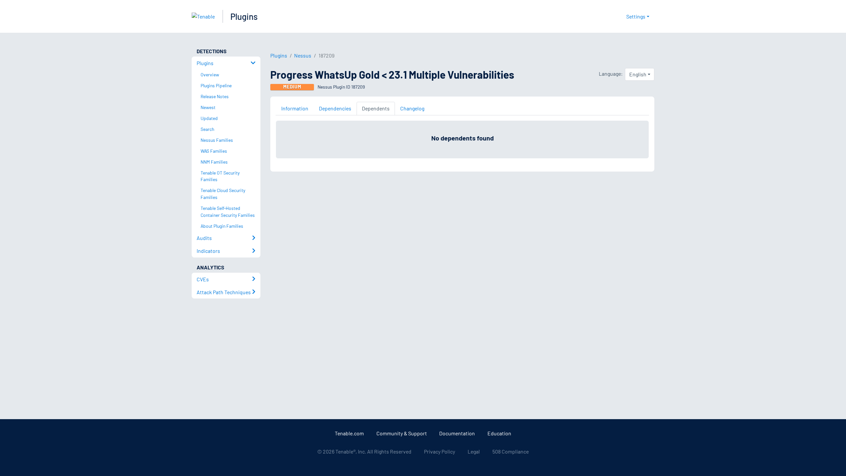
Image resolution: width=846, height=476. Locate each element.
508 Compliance (510, 451)
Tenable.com (349, 433)
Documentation (457, 433)
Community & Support (401, 433)
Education (499, 433)
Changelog (412, 108)
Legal (474, 451)
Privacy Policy (439, 451)
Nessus (302, 55)
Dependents (376, 108)
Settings (635, 16)
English (637, 74)
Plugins (244, 16)
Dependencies (335, 108)
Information (294, 108)
